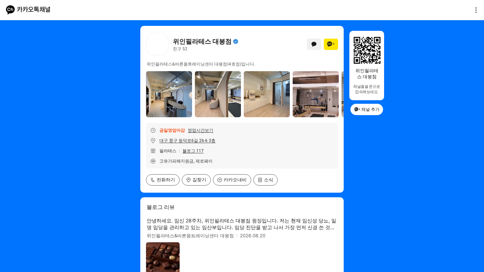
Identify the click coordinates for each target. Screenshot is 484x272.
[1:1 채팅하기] (314, 44)
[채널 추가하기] (331, 44)
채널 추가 (370, 109)
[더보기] (474, 10)
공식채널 (235, 41)
